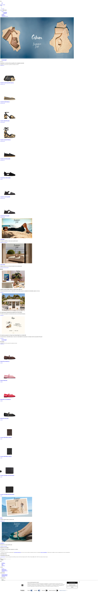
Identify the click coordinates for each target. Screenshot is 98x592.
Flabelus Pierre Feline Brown (4, 361)
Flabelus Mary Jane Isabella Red (5, 399)
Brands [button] (3, 11)
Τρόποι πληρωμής (4, 569)
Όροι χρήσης (3, 576)
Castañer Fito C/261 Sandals (4, 215)
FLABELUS (5, 13)
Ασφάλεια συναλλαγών (5, 574)
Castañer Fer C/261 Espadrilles (5, 196)
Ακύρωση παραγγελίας (4, 570)
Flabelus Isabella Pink (3, 380)
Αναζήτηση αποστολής (4, 575)
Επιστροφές (3, 571)
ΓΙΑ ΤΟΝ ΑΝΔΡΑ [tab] (4, 60)
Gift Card (3, 568)
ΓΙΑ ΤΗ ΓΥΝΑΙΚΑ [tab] (4, 59)
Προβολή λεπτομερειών (62, 590)
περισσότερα (1, 292)
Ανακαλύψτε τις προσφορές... (4, 242)
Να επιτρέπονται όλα (72, 582)
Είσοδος (1, 4)
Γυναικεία (3, 14)
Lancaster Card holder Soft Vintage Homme (7, 475)
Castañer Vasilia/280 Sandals (4, 120)
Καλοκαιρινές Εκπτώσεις (5, 16)
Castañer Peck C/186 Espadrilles (5, 177)
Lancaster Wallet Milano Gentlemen (6, 437)
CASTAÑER (2, 239)
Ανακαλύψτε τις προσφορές (3, 546)
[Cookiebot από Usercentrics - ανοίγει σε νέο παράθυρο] (22, 590)
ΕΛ (2, 2)
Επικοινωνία (3, 565)
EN (2, 3)
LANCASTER (2, 264)
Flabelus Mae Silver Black (4, 418)
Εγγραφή (4, 4)
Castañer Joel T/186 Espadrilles (5, 158)
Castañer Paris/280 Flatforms (5, 101)
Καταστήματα (3, 563)
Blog (2, 564)
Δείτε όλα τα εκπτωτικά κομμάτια (4, 267)
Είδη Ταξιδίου (3, 15)
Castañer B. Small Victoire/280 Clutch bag (7, 82)
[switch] (39, 590)
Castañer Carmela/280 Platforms (5, 139)
